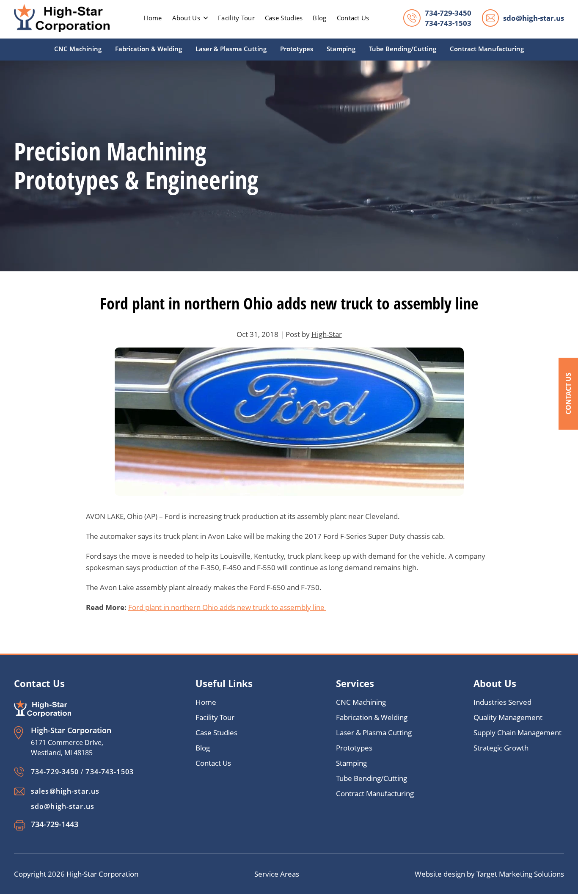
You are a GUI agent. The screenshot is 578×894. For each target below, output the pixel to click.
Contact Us (568, 393)
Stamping (341, 48)
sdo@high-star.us (533, 18)
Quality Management (507, 717)
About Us (186, 18)
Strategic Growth (500, 748)
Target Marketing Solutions (520, 874)
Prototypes (296, 48)
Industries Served (502, 702)
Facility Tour (236, 18)
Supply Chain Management (517, 732)
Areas (289, 874)
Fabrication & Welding (148, 48)
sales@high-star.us (65, 791)
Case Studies (284, 18)
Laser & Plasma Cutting (231, 48)
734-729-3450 (448, 13)
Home (205, 702)
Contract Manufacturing (487, 48)
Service (267, 874)
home (152, 18)
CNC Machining (78, 48)
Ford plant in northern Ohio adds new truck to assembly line (227, 607)
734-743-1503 (448, 23)
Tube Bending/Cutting (402, 48)
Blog (319, 18)
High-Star (326, 334)
